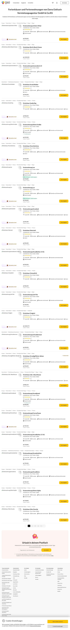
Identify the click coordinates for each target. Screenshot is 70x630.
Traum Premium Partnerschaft (38, 572)
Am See (14, 587)
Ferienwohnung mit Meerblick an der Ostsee (6, 596)
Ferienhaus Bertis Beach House (32, 47)
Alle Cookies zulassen (58, 621)
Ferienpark (15, 579)
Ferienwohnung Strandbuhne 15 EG (33, 252)
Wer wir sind (60, 570)
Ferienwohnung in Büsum (6, 605)
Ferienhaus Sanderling (29, 103)
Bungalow (15, 571)
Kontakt (25, 578)
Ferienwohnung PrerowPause (32, 413)
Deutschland (8, 23)
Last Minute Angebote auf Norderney (6, 603)
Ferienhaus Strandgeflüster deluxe (33, 356)
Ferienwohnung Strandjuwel (31, 393)
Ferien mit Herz (60, 574)
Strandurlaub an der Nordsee (5, 583)
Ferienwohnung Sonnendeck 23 (32, 66)
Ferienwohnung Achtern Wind (32, 26)
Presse (59, 571)
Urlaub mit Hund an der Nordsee (6, 576)
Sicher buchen (27, 574)
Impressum (60, 585)
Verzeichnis (60, 589)
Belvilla (59, 591)
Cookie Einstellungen (58, 626)
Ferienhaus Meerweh (29, 230)
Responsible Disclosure (62, 587)
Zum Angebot (64, 39)
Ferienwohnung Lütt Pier (30, 294)
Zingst (29, 23)
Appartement (15, 581)
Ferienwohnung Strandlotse (31, 472)
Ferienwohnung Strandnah (31, 209)
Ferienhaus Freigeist (29, 313)
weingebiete (15, 593)
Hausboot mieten (16, 570)
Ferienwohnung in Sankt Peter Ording (6, 615)
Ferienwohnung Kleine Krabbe (32, 124)
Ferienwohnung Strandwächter (32, 453)
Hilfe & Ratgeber (38, 575)
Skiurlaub (15, 589)
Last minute (15, 583)
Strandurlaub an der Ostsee (7, 580)
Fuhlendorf (30, 310)
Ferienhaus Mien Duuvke (30, 509)
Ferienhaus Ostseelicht (30, 273)
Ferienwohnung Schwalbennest (32, 334)
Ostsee (14, 23)
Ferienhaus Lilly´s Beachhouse (32, 375)
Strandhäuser (15, 595)
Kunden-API (48, 571)
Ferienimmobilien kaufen (62, 576)
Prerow (29, 100)
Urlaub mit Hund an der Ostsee (6, 572)
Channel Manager (49, 570)
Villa (14, 578)
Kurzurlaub (15, 586)
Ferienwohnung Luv (29, 187)
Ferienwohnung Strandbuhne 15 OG (34, 434)
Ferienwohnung (16, 576)
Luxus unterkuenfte (16, 591)
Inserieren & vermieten (39, 570)
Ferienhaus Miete (16, 574)
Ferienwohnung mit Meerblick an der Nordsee (7, 593)
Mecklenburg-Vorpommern (13, 81)
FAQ (25, 576)
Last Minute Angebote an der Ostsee (6, 600)
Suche (25, 570)
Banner (36, 577)
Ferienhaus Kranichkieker (30, 84)
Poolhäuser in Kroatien (6, 585)
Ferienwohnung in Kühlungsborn (5, 608)
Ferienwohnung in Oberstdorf (5, 612)
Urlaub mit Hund (5, 570)
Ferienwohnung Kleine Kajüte (32, 490)
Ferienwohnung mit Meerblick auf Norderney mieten (6, 589)
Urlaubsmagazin (27, 571)
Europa (3, 23)
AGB (58, 581)
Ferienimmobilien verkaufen (61, 578)
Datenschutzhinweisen (35, 626)
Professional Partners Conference (50, 575)
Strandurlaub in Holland (6, 578)
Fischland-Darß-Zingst (21, 23)
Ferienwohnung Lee (29, 167)
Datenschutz (60, 583)
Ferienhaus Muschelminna (31, 146)
